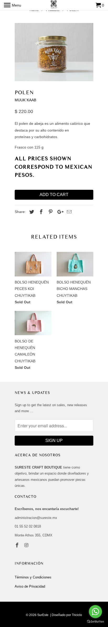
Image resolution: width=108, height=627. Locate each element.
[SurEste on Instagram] (27, 545)
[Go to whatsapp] (95, 611)
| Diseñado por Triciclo (66, 615)
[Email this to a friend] (68, 212)
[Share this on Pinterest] (50, 212)
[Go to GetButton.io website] (95, 621)
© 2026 (31, 615)
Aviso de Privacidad (30, 586)
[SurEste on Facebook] (17, 545)
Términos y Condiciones (33, 577)
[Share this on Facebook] (40, 212)
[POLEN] (54, 52)
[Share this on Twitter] (31, 212)
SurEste (42, 615)
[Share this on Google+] (59, 212)
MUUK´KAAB (25, 100)
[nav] (12, 5)
